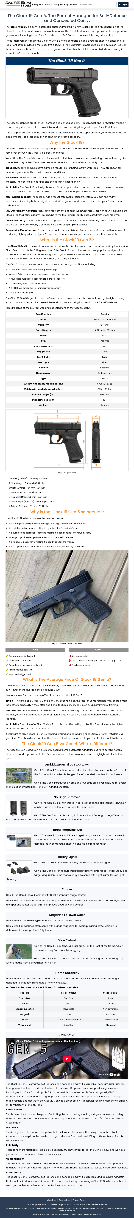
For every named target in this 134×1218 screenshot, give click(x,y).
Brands (73, 4)
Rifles (47, 4)
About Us (51, 1200)
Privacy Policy (79, 1200)
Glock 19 (10, 31)
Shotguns (58, 4)
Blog (66, 4)
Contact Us (64, 1200)
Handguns (36, 4)
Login (124, 4)
